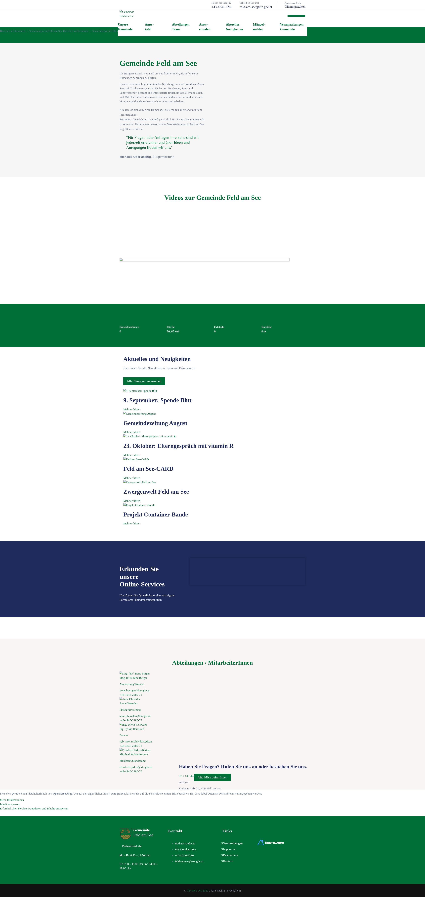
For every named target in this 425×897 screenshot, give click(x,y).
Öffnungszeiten (295, 6)
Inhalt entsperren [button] (10, 804)
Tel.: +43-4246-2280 (191, 775)
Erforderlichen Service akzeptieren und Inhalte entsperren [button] (34, 808)
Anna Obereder (128, 703)
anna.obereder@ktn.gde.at (135, 716)
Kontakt (228, 861)
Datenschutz (230, 855)
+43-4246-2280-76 (131, 771)
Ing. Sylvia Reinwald (132, 729)
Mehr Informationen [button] (12, 799)
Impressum (229, 849)
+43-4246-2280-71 (131, 694)
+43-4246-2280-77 (131, 720)
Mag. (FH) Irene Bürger (133, 677)
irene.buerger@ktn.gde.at (135, 690)
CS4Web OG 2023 (198, 890)
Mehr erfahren (131, 409)
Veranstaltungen (233, 843)
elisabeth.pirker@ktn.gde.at (136, 767)
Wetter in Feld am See (274, 831)
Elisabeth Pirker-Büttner (134, 754)
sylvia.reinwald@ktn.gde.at (136, 741)
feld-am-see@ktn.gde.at (256, 7)
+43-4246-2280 (222, 7)
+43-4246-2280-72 (131, 745)
